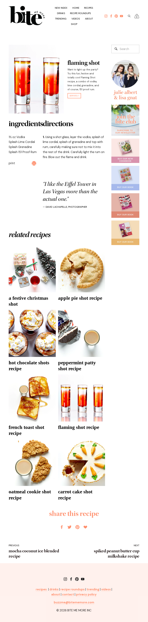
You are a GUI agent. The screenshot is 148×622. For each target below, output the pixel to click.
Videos (75, 18)
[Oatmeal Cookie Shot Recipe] (32, 462)
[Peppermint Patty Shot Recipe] (81, 333)
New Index (61, 7)
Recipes (88, 7)
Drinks (61, 13)
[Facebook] (71, 579)
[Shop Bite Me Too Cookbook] (125, 205)
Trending (60, 18)
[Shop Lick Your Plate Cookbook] (125, 178)
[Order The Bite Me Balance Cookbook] (125, 151)
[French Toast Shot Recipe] (32, 398)
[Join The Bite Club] (125, 120)
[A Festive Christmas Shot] (32, 268)
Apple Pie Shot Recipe (80, 298)
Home (75, 7)
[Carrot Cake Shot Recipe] (81, 462)
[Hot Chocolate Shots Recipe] (32, 333)
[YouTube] (82, 579)
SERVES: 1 (74, 95)
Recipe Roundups (80, 13)
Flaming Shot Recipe (78, 427)
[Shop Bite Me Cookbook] (125, 233)
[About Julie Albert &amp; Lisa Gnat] (125, 80)
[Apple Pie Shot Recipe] (81, 268)
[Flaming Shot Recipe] (81, 398)
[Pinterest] (77, 579)
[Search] (129, 16)
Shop (74, 24)
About (89, 18)
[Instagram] (65, 579)
